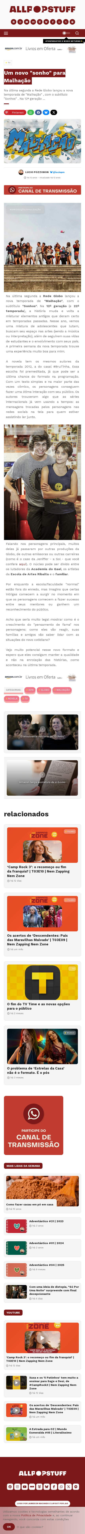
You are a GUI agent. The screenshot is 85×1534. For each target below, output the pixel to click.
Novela (12, 698)
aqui (22, 564)
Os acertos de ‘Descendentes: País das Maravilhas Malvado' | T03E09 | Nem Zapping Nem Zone (37, 940)
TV (26, 698)
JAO (66, 1503)
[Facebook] (38, 112)
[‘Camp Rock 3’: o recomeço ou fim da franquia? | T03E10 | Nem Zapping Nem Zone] (42, 845)
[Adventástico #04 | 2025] (16, 1270)
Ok (9, 1526)
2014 (31, 689)
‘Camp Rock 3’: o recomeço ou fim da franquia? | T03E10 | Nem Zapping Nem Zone (38, 871)
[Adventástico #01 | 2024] (16, 1248)
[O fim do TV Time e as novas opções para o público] (42, 982)
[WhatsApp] (30, 112)
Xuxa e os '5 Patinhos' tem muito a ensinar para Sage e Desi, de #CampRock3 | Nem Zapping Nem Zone (53, 1383)
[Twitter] (53, 112)
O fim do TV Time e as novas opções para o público (38, 1006)
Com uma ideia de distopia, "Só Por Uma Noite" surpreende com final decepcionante (54, 1290)
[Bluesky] (46, 112)
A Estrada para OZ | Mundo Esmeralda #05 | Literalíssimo (50, 1430)
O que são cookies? (30, 1526)
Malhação (63, 689)
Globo (45, 689)
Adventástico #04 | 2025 (46, 1264)
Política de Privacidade (36, 1515)
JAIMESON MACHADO (38, 1503)
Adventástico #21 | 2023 (46, 1221)
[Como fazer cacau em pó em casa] (42, 1191)
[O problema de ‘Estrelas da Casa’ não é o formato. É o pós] (42, 1046)
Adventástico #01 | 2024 (46, 1243)
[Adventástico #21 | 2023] (16, 1226)
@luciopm (59, 172)
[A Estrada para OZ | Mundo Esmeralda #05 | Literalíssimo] (16, 1434)
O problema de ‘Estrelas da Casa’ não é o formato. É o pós (35, 1070)
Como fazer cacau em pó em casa (29, 1204)
